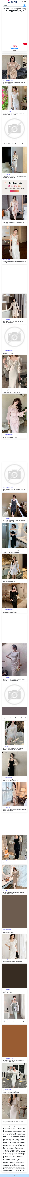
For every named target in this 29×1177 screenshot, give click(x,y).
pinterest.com (14, 48)
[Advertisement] (14, 279)
